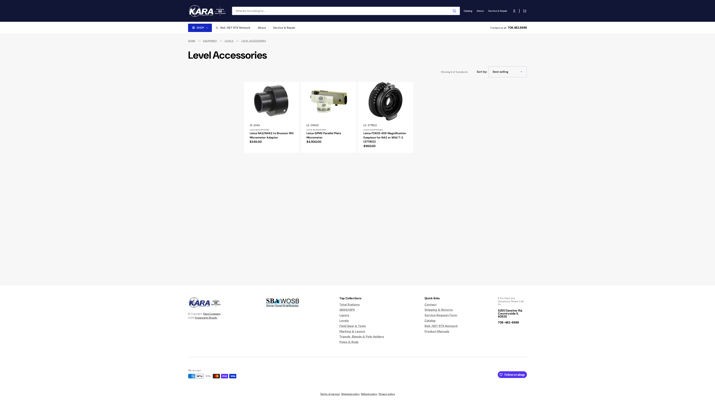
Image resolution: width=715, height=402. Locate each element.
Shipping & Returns (439, 310)
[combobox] (346, 11)
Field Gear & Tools (352, 326)
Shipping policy (350, 394)
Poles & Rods (349, 342)
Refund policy (369, 394)
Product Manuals (437, 331)
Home (191, 40)
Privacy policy (387, 394)
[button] (514, 11)
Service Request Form (441, 315)
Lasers (344, 315)
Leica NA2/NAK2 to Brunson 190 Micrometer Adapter (272, 135)
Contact (431, 305)
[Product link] (271, 117)
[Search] (455, 11)
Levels (229, 40)
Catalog (430, 321)
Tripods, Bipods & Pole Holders (361, 337)
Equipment (210, 40)
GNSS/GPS (347, 310)
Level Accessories (253, 40)
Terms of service (330, 394)
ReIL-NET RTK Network (441, 326)
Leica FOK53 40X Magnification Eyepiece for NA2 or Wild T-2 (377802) (384, 137)
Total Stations (349, 305)
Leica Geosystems (259, 130)
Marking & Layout (352, 331)
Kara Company (211, 313)
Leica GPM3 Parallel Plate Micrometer (323, 135)
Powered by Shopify (206, 317)
